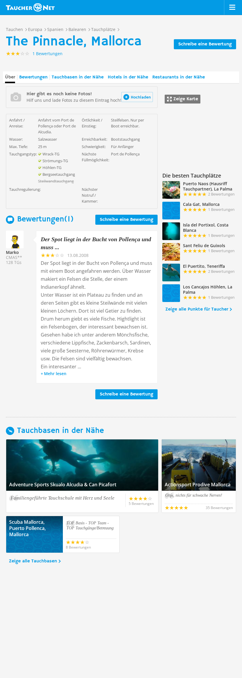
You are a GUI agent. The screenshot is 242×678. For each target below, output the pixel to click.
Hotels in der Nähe (128, 77)
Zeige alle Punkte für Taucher (196, 309)
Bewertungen (33, 77)
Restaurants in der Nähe (178, 77)
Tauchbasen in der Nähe (78, 77)
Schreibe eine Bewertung (205, 44)
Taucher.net (30, 7)
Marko (12, 252)
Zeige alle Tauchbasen (33, 561)
